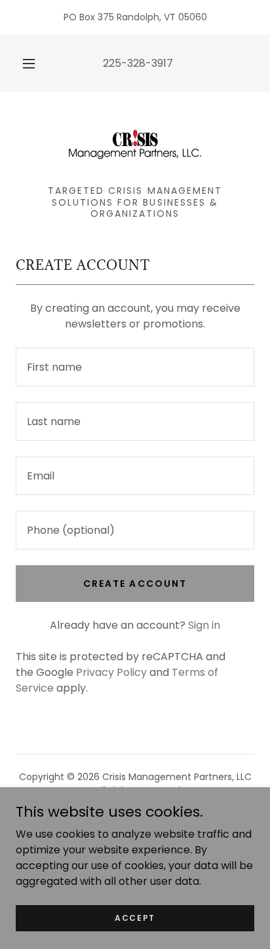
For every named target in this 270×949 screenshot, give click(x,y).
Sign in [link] (204, 625)
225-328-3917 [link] (138, 63)
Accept (135, 917)
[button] (29, 63)
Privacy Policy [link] (111, 672)
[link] (135, 144)
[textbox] (135, 367)
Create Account (134, 583)
